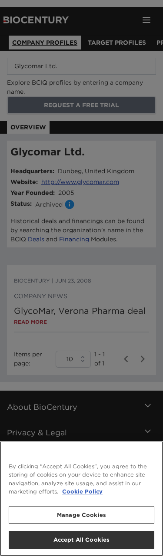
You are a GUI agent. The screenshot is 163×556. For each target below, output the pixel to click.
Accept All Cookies (81, 539)
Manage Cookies (81, 515)
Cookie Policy (82, 491)
